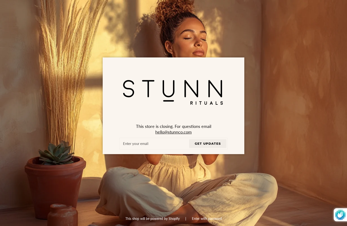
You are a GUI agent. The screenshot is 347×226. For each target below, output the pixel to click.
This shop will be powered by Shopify (153, 219)
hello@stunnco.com (173, 132)
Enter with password (207, 219)
